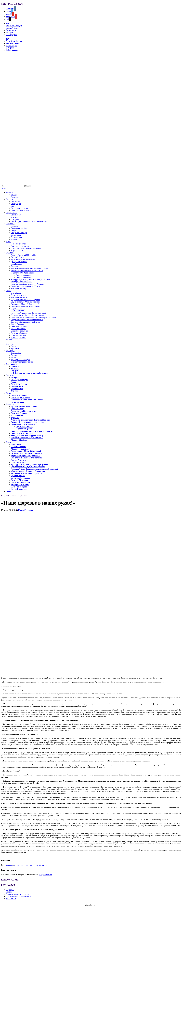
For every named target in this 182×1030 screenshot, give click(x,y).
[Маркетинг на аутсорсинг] (91, 1026)
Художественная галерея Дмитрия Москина (29, 268)
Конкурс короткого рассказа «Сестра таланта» (30, 279)
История (9, 32)
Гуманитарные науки (20, 246)
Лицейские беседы (14, 26)
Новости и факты (18, 244)
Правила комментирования (17, 894)
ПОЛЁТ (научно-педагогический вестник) (29, 221)
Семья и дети (16, 235)
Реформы (15, 219)
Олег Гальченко (17, 311)
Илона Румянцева (18, 337)
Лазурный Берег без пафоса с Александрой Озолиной (33, 317)
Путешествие (16, 237)
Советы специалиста (18, 495)
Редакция (10, 890)
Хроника (14, 197)
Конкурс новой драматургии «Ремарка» (28, 284)
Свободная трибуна (19, 228)
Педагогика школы (24, 275)
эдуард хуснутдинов (38, 865)
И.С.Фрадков (11, 35)
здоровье (9, 865)
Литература (11, 30)
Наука (8, 242)
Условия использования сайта (18, 896)
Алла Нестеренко (18, 295)
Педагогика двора (23, 277)
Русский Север (12, 28)
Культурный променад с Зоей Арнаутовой (28, 313)
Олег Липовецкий (18, 335)
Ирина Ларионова (26, 510)
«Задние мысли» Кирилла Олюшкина (27, 320)
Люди (13, 230)
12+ (7, 23)
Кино (13, 206)
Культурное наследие (20, 208)
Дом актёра (15, 201)
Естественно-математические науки (26, 248)
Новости (9, 192)
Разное (9, 892)
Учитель (14, 217)
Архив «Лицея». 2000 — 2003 (23, 255)
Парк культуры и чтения (21, 210)
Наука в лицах (17, 250)
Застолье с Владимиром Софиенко (25, 322)
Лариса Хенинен (18, 308)
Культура (9, 199)
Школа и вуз (16, 215)
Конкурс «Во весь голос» (21, 282)
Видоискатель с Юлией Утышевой (25, 302)
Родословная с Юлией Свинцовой (25, 300)
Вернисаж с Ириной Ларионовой (25, 304)
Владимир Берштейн (19, 331)
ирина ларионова (21, 865)
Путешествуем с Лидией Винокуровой (27, 315)
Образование (11, 213)
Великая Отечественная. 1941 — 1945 (27, 271)
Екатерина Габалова (19, 333)
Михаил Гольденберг (20, 297)
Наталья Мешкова (18, 329)
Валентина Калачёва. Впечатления (25, 306)
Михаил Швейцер (18, 288)
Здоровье (15, 266)
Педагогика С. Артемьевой (22, 273)
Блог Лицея (16, 293)
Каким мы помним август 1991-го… (26, 286)
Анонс (13, 195)
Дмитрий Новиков (19, 262)
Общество (10, 224)
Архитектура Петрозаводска (23, 259)
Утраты (14, 239)
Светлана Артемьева (19, 326)
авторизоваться (45, 875)
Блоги (8, 291)
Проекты (9, 253)
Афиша (9, 340)
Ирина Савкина (17, 324)
